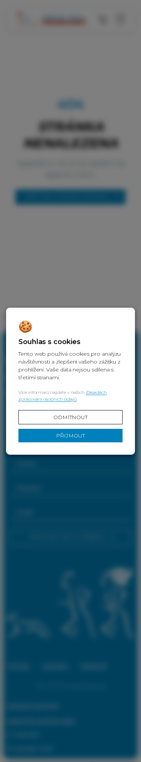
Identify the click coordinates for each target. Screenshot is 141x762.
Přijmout (70, 435)
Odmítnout (70, 417)
